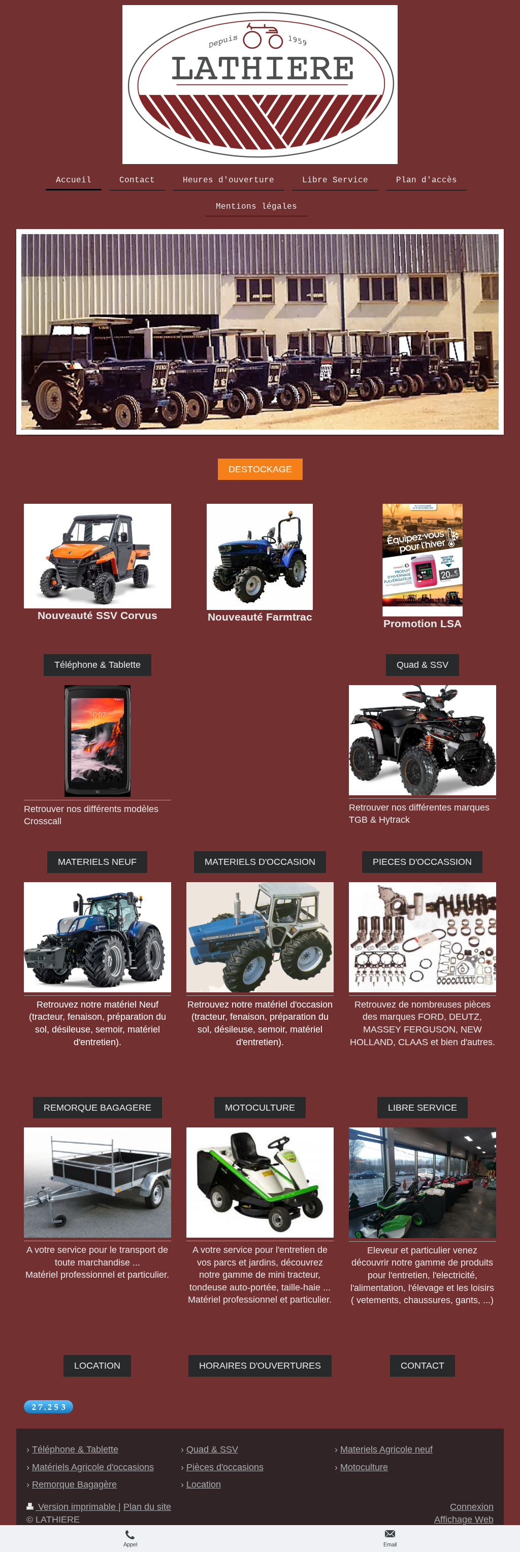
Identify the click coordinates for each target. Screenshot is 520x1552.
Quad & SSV (422, 665)
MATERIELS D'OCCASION (260, 862)
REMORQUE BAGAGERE (97, 1108)
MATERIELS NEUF (97, 862)
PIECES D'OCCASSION (422, 862)
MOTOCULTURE (260, 1108)
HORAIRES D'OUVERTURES (260, 1366)
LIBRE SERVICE (422, 1108)
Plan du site (147, 1507)
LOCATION (97, 1366)
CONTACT (422, 1366)
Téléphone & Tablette (97, 665)
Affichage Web (464, 1519)
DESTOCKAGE (260, 469)
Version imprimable (77, 1507)
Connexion (472, 1507)
